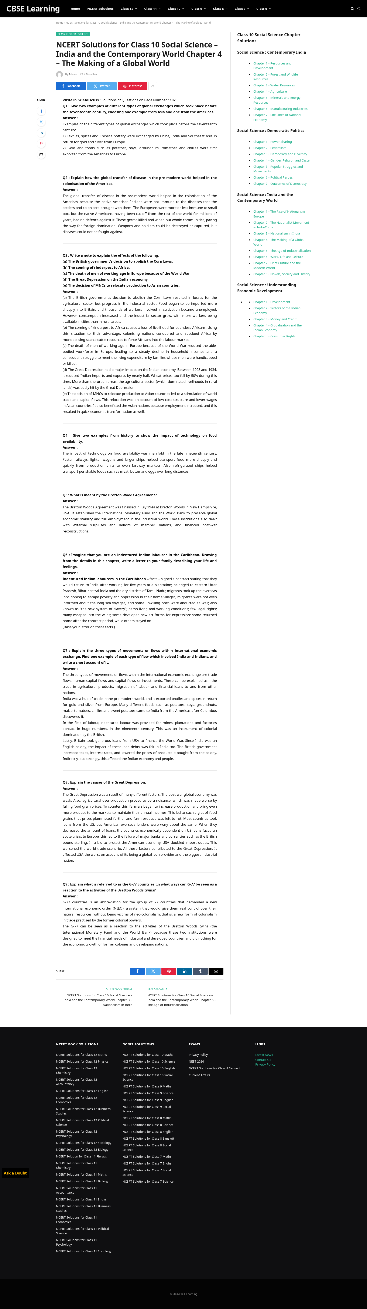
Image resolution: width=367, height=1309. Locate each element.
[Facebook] (41, 111)
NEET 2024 (196, 1061)
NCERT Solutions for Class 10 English (149, 1068)
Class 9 (196, 8)
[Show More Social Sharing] (152, 86)
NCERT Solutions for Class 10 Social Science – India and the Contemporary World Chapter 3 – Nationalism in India (98, 1000)
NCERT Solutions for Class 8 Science (148, 1125)
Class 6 (261, 8)
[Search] (352, 8)
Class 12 (127, 8)
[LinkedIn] (41, 133)
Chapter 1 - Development (271, 302)
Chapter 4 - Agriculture (270, 91)
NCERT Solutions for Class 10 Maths (148, 1055)
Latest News (264, 1055)
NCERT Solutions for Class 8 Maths (147, 1118)
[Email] (41, 154)
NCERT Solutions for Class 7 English (148, 1163)
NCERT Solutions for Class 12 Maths (81, 1055)
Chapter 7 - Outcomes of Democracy (280, 183)
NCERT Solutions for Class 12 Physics (82, 1061)
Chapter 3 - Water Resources (274, 85)
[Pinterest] (41, 143)
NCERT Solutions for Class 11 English (82, 1199)
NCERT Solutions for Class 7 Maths (147, 1156)
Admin (72, 74)
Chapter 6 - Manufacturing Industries (280, 108)
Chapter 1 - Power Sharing (272, 141)
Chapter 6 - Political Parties (273, 177)
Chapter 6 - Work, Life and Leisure (278, 257)
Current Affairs (199, 1075)
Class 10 (174, 8)
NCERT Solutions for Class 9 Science (148, 1093)
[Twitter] (41, 122)
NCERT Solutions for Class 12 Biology (82, 1149)
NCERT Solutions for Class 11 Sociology (83, 1251)
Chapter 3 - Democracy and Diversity (280, 154)
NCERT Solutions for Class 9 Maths (147, 1086)
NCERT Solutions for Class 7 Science (148, 1181)
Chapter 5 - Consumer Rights (274, 336)
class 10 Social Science (73, 34)
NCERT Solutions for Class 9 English (148, 1100)
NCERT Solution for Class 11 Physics (81, 1156)
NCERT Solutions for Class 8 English (148, 1132)
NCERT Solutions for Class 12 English (82, 1091)
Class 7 (240, 8)
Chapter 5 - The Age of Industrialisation (282, 250)
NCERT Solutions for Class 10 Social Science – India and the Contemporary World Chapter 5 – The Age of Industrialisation (181, 1000)
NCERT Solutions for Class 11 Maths (81, 1174)
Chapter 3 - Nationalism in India (276, 233)
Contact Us (263, 1059)
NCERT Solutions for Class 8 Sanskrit (148, 1138)
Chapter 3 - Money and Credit (274, 319)
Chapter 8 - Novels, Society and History (281, 274)
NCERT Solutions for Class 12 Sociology (83, 1143)
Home (75, 8)
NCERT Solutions (100, 8)
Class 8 (218, 8)
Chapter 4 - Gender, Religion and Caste (281, 160)
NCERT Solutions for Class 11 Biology (82, 1181)
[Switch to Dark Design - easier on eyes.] (358, 8)
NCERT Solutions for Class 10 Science (149, 1061)
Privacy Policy (198, 1055)
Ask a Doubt (15, 1173)
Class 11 (150, 8)
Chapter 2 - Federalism (270, 148)
